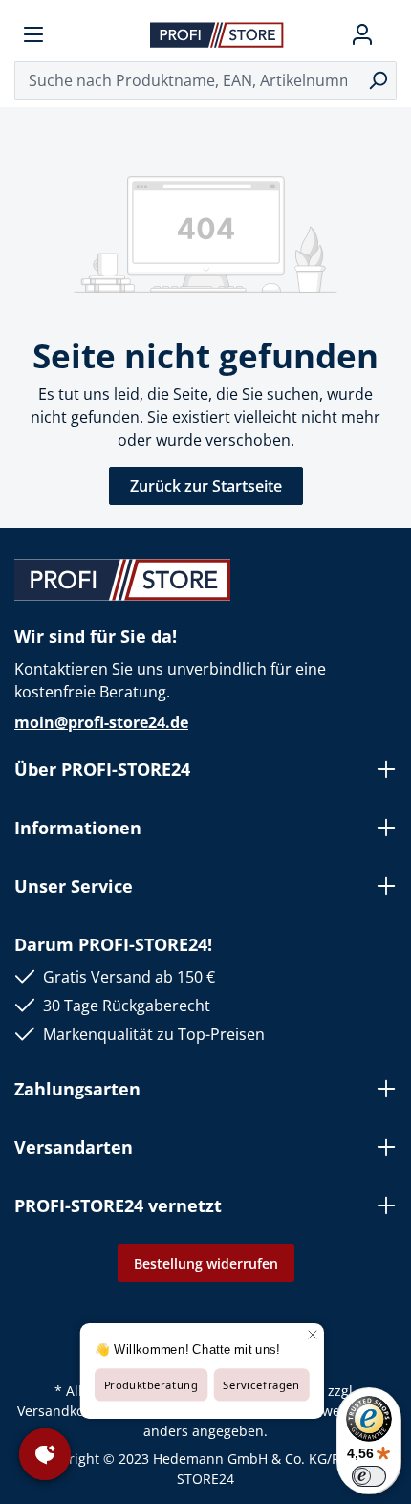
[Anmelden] (362, 34)
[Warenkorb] (389, 34)
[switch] (369, 1476)
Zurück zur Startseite (206, 486)
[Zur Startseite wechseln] (217, 34)
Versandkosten (64, 1411)
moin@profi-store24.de (101, 722)
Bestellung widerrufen (206, 1263)
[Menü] (33, 34)
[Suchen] (378, 80)
